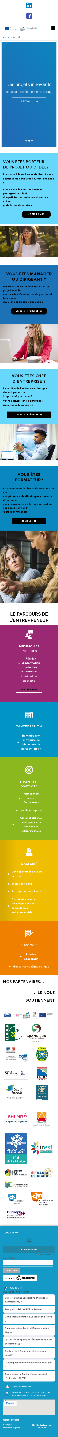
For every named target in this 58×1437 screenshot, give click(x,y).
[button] (26, 141)
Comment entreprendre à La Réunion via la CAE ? (28, 1318)
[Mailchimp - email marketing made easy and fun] (20, 1277)
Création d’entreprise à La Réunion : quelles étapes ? (27, 1330)
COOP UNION (11, 1232)
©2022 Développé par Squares (42, 1426)
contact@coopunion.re (22, 1386)
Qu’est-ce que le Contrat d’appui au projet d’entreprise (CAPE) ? (26, 1376)
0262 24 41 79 (16, 1288)
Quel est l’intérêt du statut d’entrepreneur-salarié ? (26, 1353)
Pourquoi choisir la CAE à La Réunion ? (24, 1309)
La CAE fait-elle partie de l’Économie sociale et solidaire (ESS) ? (28, 1341)
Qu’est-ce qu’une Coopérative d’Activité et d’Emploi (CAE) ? (26, 1300)
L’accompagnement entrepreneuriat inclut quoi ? (28, 1364)
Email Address (11, 1258)
